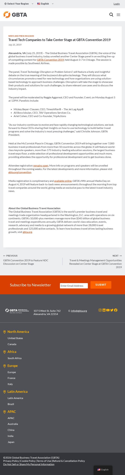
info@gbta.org (79, 310)
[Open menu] (118, 15)
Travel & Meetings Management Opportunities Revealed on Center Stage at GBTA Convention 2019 (95, 261)
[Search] (111, 15)
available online (63, 180)
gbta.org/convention (19, 172)
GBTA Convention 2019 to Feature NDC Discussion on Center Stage (25, 259)
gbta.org (27, 231)
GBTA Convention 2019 (50, 59)
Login (117, 3)
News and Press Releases (21, 36)
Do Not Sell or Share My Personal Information (28, 464)
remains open (40, 165)
